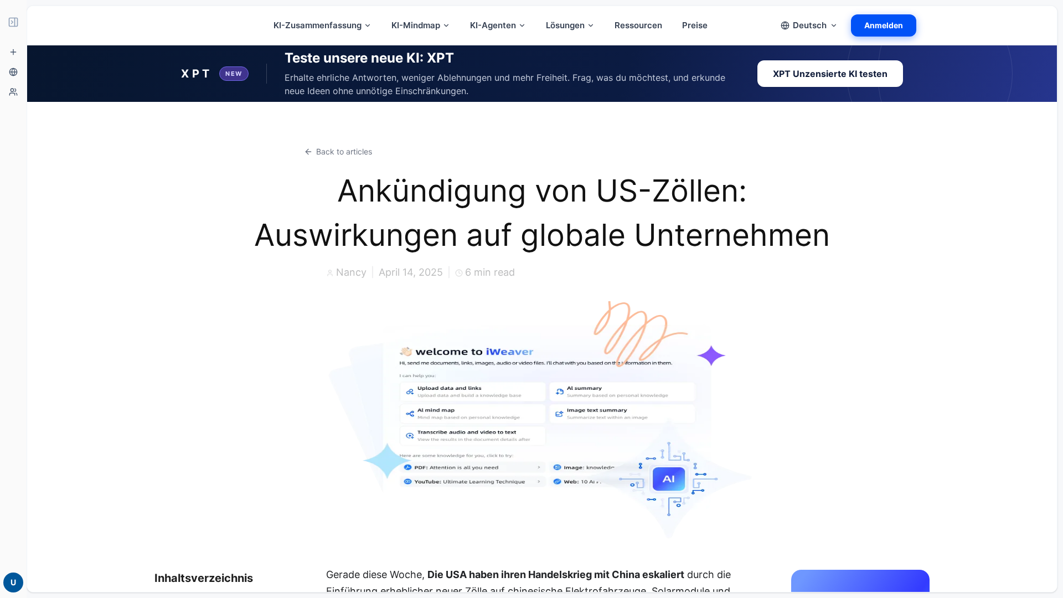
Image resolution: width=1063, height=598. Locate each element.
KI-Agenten (493, 25)
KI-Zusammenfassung (318, 25)
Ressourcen (638, 25)
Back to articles (344, 151)
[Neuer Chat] (13, 52)
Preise (695, 25)
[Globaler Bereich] (13, 72)
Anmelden (883, 25)
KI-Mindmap (415, 25)
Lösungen (565, 25)
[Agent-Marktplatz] (13, 92)
